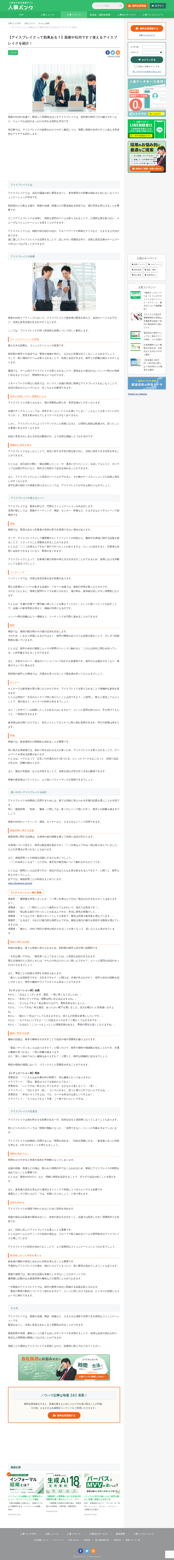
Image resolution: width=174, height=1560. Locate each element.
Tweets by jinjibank (137, 394)
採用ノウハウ (139, 264)
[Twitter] (113, 52)
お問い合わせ (73, 1540)
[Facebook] (107, 52)
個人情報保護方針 (102, 1540)
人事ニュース (47, 14)
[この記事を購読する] (118, 52)
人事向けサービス (126, 14)
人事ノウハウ (74, 14)
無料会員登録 (139, 6)
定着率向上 (151, 275)
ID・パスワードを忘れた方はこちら (147, 72)
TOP (21, 14)
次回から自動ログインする (148, 66)
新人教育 (137, 275)
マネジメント (155, 264)
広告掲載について (41, 1540)
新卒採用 (137, 270)
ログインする (149, 60)
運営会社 (117, 1540)
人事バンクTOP (14, 23)
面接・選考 (151, 270)
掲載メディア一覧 (133, 1540)
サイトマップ (58, 1540)
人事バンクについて (153, 14)
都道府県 (120, 1534)
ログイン (159, 6)
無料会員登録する (66, 1415)
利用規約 (87, 1540)
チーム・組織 (43, 23)
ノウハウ (13, 52)
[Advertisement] (64, 160)
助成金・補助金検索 (100, 14)
